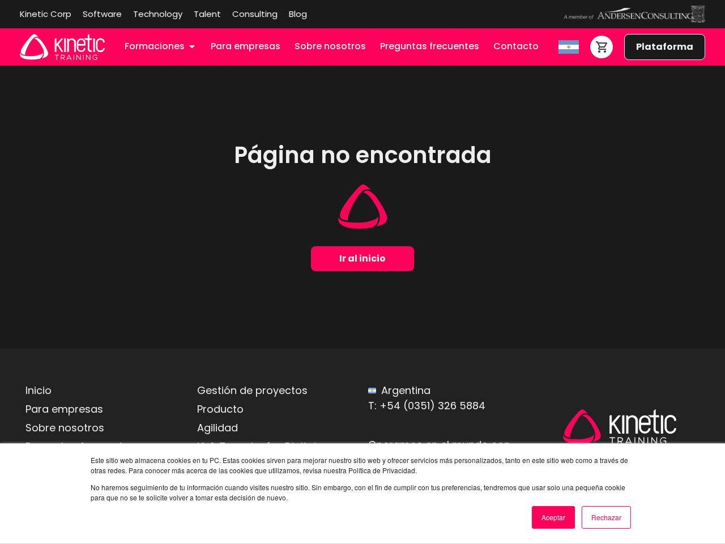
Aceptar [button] (553, 517)
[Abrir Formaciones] (192, 46)
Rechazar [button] (606, 517)
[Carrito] (601, 47)
